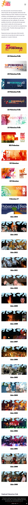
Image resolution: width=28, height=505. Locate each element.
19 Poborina (14, 163)
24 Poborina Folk (14, 74)
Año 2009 (14, 306)
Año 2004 (14, 395)
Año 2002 (14, 431)
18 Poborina (14, 181)
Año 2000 (14, 467)
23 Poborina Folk (14, 92)
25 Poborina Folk (14, 56)
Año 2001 (14, 449)
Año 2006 (14, 359)
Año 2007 (14, 342)
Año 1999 (14, 484)
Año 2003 (14, 413)
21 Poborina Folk (14, 127)
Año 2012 (14, 252)
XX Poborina (14, 145)
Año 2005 (14, 377)
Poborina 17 (14, 199)
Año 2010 (14, 288)
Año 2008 (14, 324)
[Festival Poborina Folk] (6, 6)
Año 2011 (14, 270)
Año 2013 (14, 235)
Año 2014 (14, 217)
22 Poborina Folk (14, 110)
